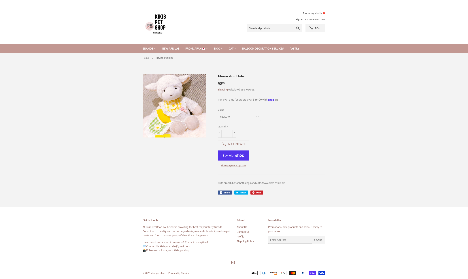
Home (146, 57)
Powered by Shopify (178, 273)
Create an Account (316, 19)
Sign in (299, 19)
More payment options (233, 165)
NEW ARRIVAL (170, 48)
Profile (240, 236)
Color (221, 109)
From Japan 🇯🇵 (195, 48)
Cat (231, 48)
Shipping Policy (245, 241)
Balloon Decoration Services (263, 48)
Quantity (223, 126)
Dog (217, 48)
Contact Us (243, 231)
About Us (242, 227)
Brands (148, 48)
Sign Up (318, 240)
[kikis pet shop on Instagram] (233, 263)
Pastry (294, 48)
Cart (318, 27)
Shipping (223, 89)
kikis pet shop (158, 273)
